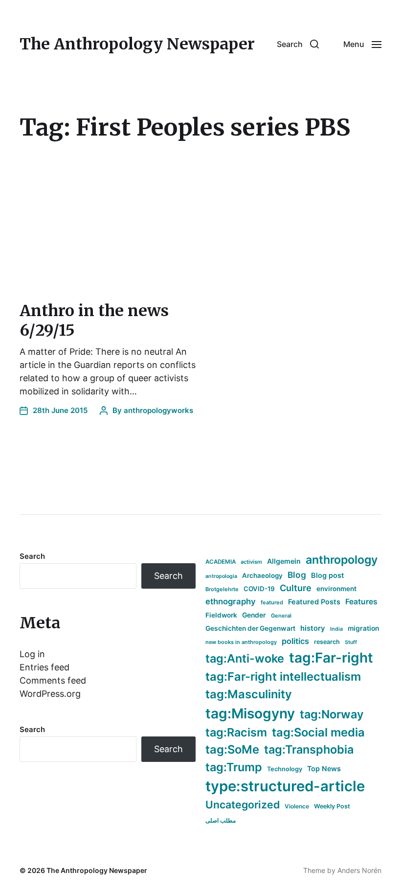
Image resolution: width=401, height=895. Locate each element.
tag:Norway (332, 714)
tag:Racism (236, 732)
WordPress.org (50, 693)
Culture (296, 588)
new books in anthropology (241, 642)
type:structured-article (285, 786)
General (281, 615)
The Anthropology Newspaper (137, 44)
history (312, 628)
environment (336, 589)
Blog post (327, 575)
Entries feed (44, 667)
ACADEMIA (220, 561)
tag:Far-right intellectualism (283, 676)
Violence (297, 806)
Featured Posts (314, 601)
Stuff (351, 642)
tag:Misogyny (250, 713)
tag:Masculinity (248, 694)
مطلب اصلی (220, 820)
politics (295, 641)
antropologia (221, 576)
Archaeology (262, 575)
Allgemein (284, 561)
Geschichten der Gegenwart (250, 628)
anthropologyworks (158, 410)
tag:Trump (233, 767)
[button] (298, 44)
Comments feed (53, 680)
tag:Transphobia (309, 749)
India (336, 629)
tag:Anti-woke (244, 658)
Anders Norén (359, 870)
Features (361, 601)
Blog (297, 575)
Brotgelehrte (222, 589)
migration (363, 628)
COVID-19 (259, 589)
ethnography (230, 601)
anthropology (342, 560)
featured (272, 602)
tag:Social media (318, 732)
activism (251, 561)
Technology (284, 769)
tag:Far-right (331, 657)
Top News (324, 768)
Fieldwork (221, 615)
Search (32, 556)
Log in (32, 654)
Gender (254, 615)
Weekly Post (332, 806)
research (327, 641)
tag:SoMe (232, 749)
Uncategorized (242, 804)
